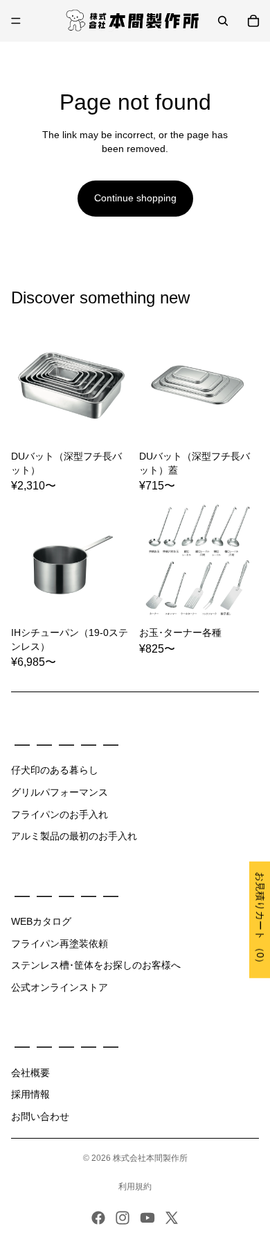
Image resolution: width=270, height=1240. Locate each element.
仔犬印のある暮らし (54, 770)
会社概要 (30, 1072)
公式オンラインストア (59, 987)
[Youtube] (147, 1217)
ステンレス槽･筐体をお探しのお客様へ (96, 965)
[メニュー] (16, 21)
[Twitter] (171, 1217)
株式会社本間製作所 (150, 1158)
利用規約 (135, 1186)
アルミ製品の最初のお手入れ (74, 835)
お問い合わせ (40, 1116)
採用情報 (30, 1094)
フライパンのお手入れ (59, 814)
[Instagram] (122, 1217)
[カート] (253, 21)
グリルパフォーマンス (59, 792)
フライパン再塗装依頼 (59, 943)
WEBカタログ (41, 921)
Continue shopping (135, 197)
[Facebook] (98, 1217)
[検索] (223, 21)
